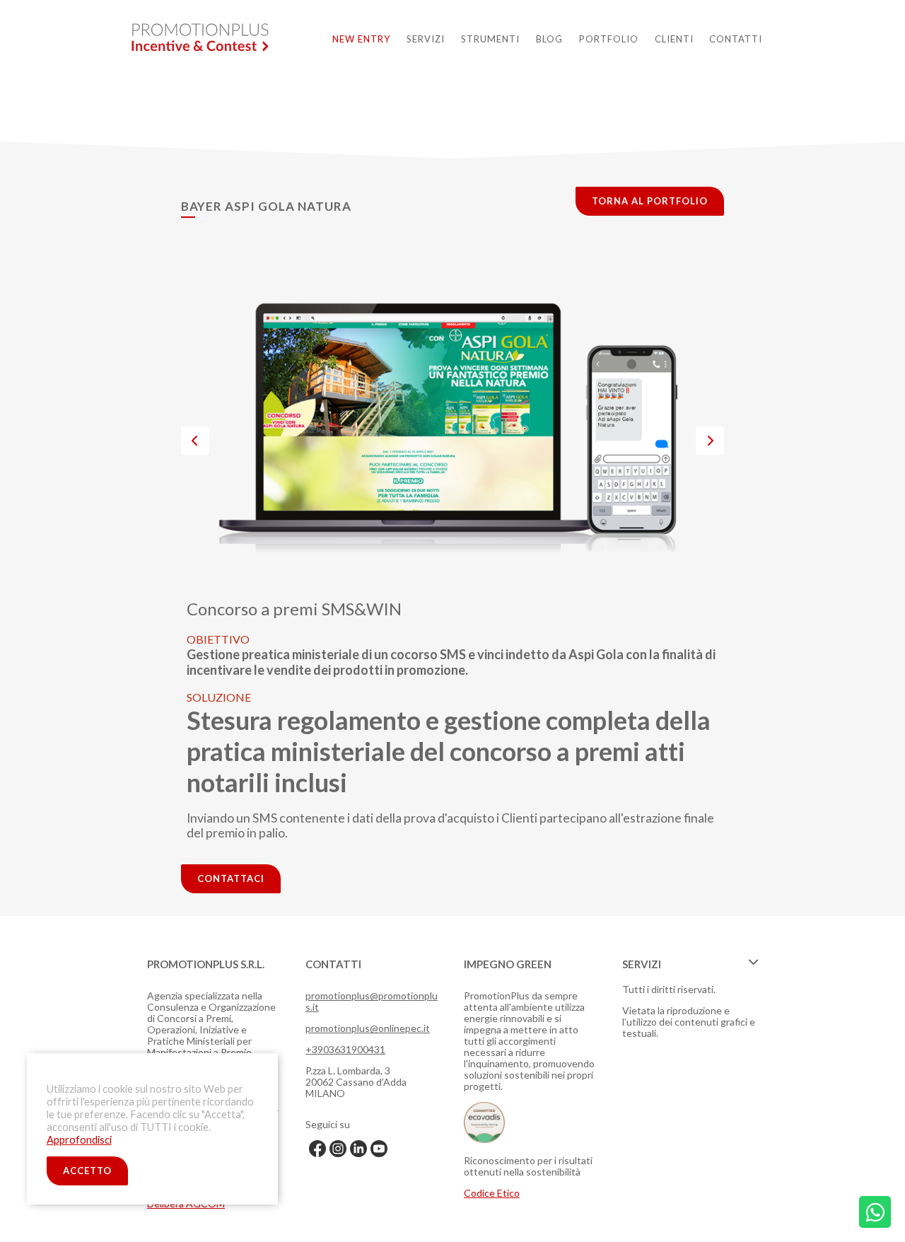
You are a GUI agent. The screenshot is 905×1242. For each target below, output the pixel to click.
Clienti (674, 39)
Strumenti (490, 39)
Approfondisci (79, 1139)
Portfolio (608, 39)
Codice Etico (492, 1193)
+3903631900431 (345, 1049)
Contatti (735, 39)
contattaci (230, 878)
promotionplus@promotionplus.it (371, 1001)
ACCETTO (87, 1170)
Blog (549, 39)
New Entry (361, 39)
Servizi (426, 39)
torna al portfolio (650, 201)
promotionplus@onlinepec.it (367, 1028)
